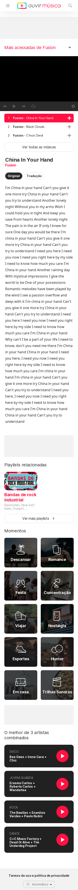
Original (14, 176)
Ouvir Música (38, 6)
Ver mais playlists (35, 518)
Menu (7, 5)
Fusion (10, 165)
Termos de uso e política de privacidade (39, 875)
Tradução (34, 176)
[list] (39, 127)
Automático (40, 884)
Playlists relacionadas (25, 464)
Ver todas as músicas (39, 147)
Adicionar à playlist (69, 118)
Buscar (70, 5)
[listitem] (39, 118)
